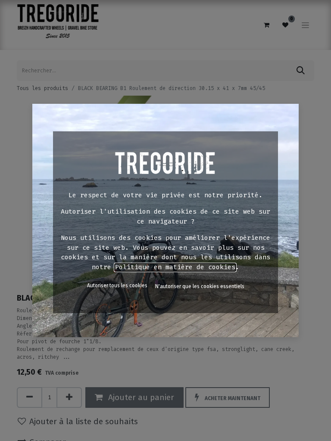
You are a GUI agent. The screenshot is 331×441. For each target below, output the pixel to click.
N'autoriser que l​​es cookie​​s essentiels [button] (199, 286)
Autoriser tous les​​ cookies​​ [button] (117, 286)
